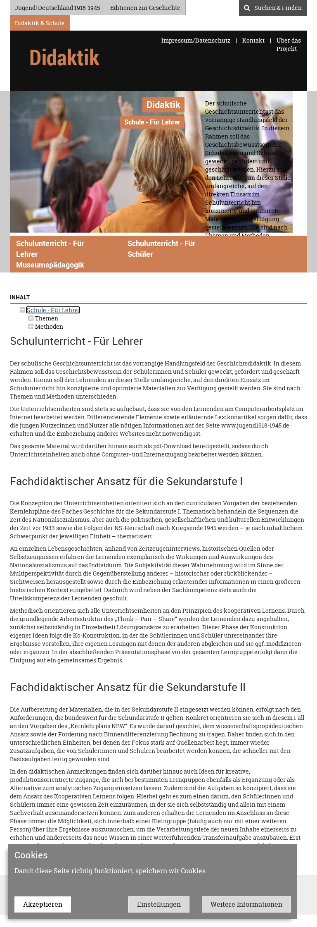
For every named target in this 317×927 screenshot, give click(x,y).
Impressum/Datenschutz (196, 40)
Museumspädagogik (50, 265)
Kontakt (253, 40)
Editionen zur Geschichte (145, 6)
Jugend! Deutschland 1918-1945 (57, 6)
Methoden (48, 326)
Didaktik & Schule (40, 21)
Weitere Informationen (246, 904)
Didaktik (163, 104)
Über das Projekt (289, 44)
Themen (46, 318)
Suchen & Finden (278, 7)
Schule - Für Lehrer (53, 310)
